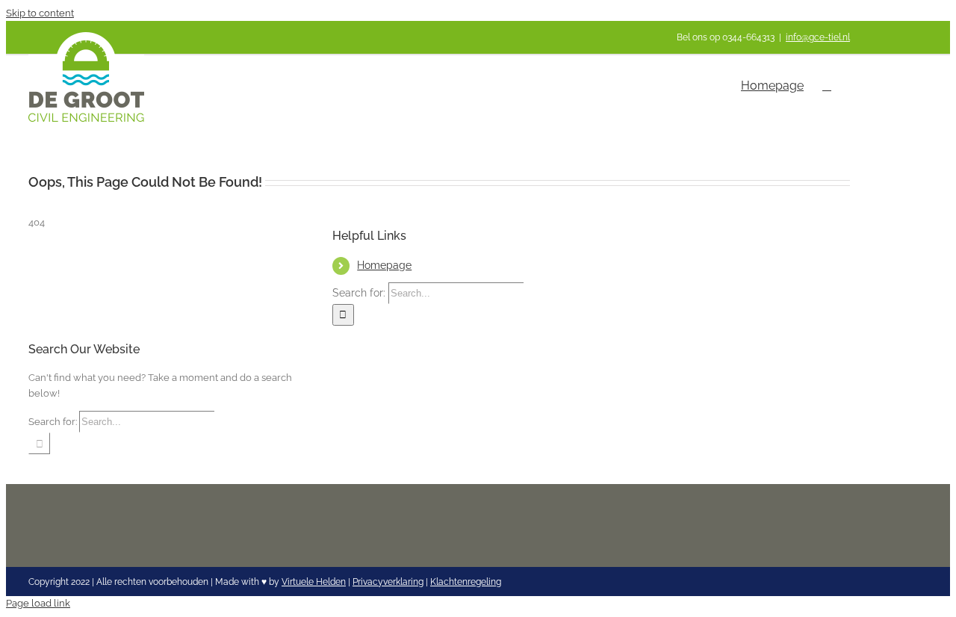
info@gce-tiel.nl (818, 37)
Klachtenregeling (465, 582)
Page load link (38, 603)
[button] (826, 86)
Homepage (384, 265)
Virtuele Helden (314, 582)
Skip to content (40, 13)
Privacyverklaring (388, 582)
